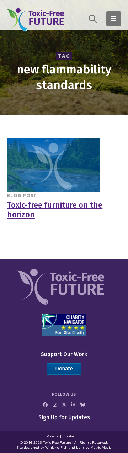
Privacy (52, 436)
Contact (70, 436)
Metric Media (101, 447)
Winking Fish (56, 447)
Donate (64, 368)
